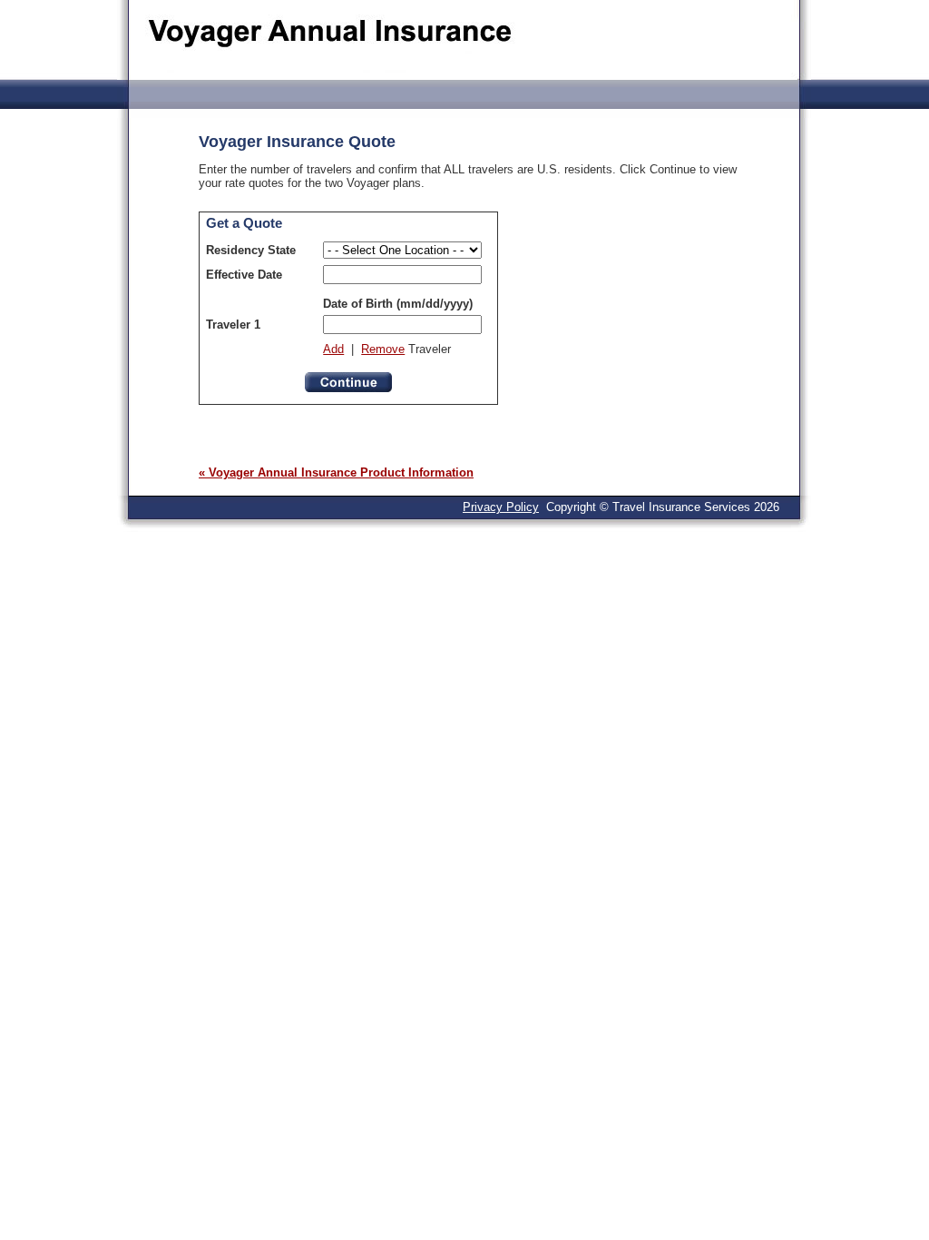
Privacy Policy (501, 507)
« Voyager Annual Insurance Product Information (336, 472)
